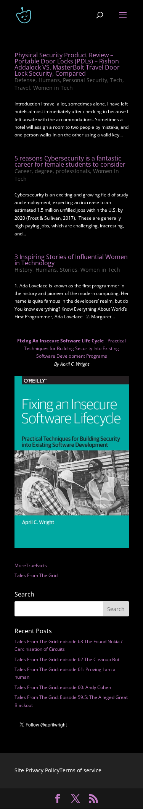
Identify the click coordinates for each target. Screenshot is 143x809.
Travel (22, 87)
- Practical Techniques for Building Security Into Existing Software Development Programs (71, 348)
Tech (116, 80)
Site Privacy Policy (36, 770)
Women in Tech (53, 87)
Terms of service (80, 770)
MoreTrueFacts (30, 565)
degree (44, 171)
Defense (24, 80)
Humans (49, 80)
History (23, 269)
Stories (68, 269)
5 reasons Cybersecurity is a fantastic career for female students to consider (69, 161)
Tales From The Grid (36, 575)
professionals (73, 171)
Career (23, 171)
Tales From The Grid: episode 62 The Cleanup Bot (66, 659)
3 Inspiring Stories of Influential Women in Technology (71, 260)
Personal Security (85, 80)
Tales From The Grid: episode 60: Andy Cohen (62, 687)
